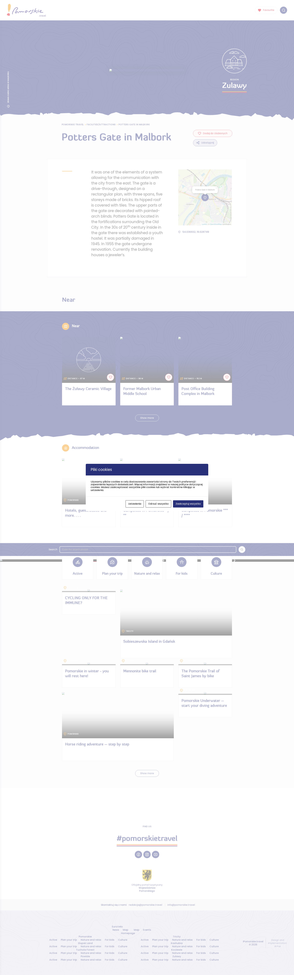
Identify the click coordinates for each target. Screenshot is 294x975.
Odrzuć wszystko (158, 504)
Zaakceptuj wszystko (188, 504)
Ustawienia (134, 504)
